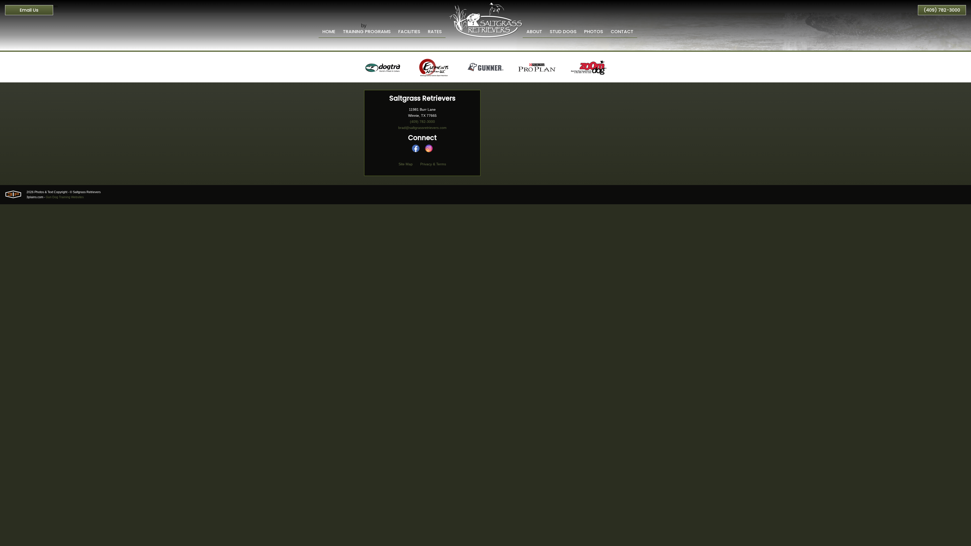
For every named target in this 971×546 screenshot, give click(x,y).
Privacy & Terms (433, 164)
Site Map (406, 164)
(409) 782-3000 (942, 10)
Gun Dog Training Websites (65, 197)
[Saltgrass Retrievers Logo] (485, 19)
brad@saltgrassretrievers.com (422, 128)
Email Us (29, 10)
